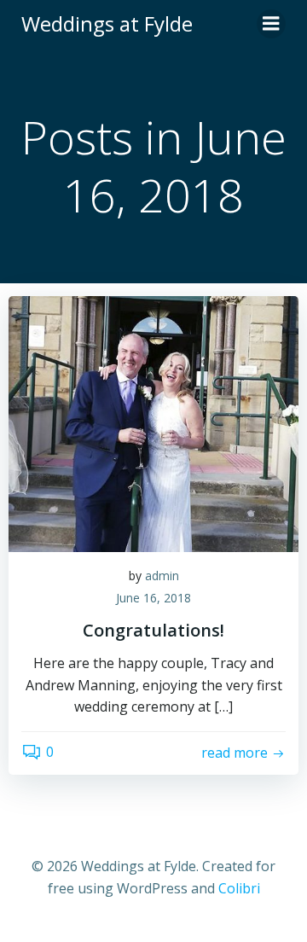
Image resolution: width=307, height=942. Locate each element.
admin (162, 575)
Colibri (239, 888)
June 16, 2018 (153, 598)
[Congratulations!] (153, 422)
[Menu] (271, 23)
